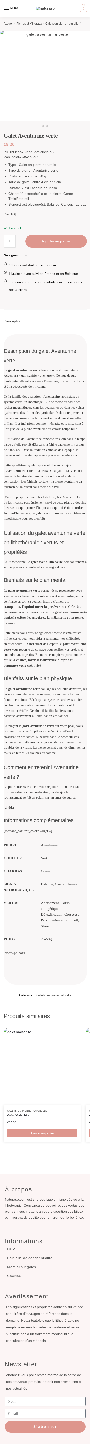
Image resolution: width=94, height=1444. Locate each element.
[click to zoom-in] (45, 76)
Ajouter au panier (56, 241)
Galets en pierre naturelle (62, 23)
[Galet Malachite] (42, 1066)
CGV (11, 1249)
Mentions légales (21, 1267)
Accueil (8, 23)
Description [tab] (12, 321)
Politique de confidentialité (29, 1258)
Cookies (14, 1276)
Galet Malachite (18, 1115)
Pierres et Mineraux (29, 23)
